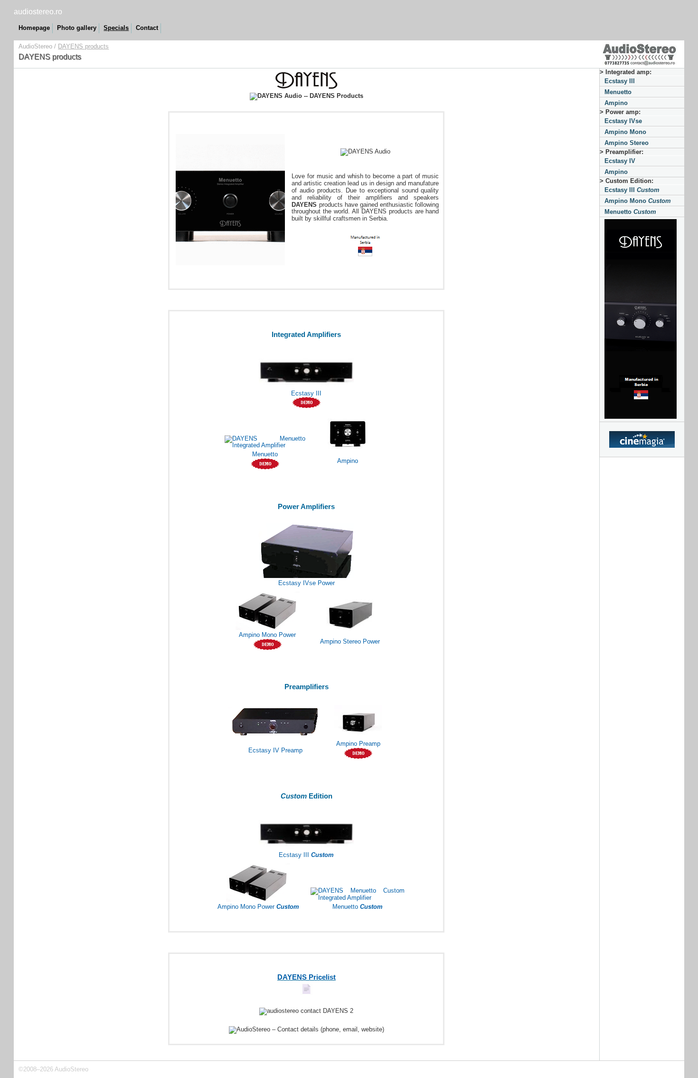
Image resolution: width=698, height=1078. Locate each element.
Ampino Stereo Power (350, 641)
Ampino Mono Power (267, 634)
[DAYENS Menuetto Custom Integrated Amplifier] (358, 892)
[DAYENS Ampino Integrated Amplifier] (347, 429)
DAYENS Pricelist (306, 977)
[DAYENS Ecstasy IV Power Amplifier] (306, 548)
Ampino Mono (625, 131)
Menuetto (618, 92)
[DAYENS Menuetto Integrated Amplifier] (265, 439)
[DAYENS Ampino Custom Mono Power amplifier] (258, 880)
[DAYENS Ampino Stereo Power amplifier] (350, 612)
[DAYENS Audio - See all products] (642, 319)
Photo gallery (76, 27)
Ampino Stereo (626, 142)
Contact (147, 27)
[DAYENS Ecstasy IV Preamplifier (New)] (275, 718)
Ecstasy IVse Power (306, 583)
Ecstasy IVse (623, 121)
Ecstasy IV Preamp (275, 750)
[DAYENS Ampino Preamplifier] (358, 718)
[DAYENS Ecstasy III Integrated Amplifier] (306, 367)
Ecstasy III (619, 81)
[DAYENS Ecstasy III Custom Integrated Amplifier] (306, 828)
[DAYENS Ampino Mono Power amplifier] (268, 608)
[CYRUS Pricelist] (306, 992)
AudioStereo (35, 46)
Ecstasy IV (619, 160)
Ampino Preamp (358, 743)
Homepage (34, 27)
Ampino (616, 102)
